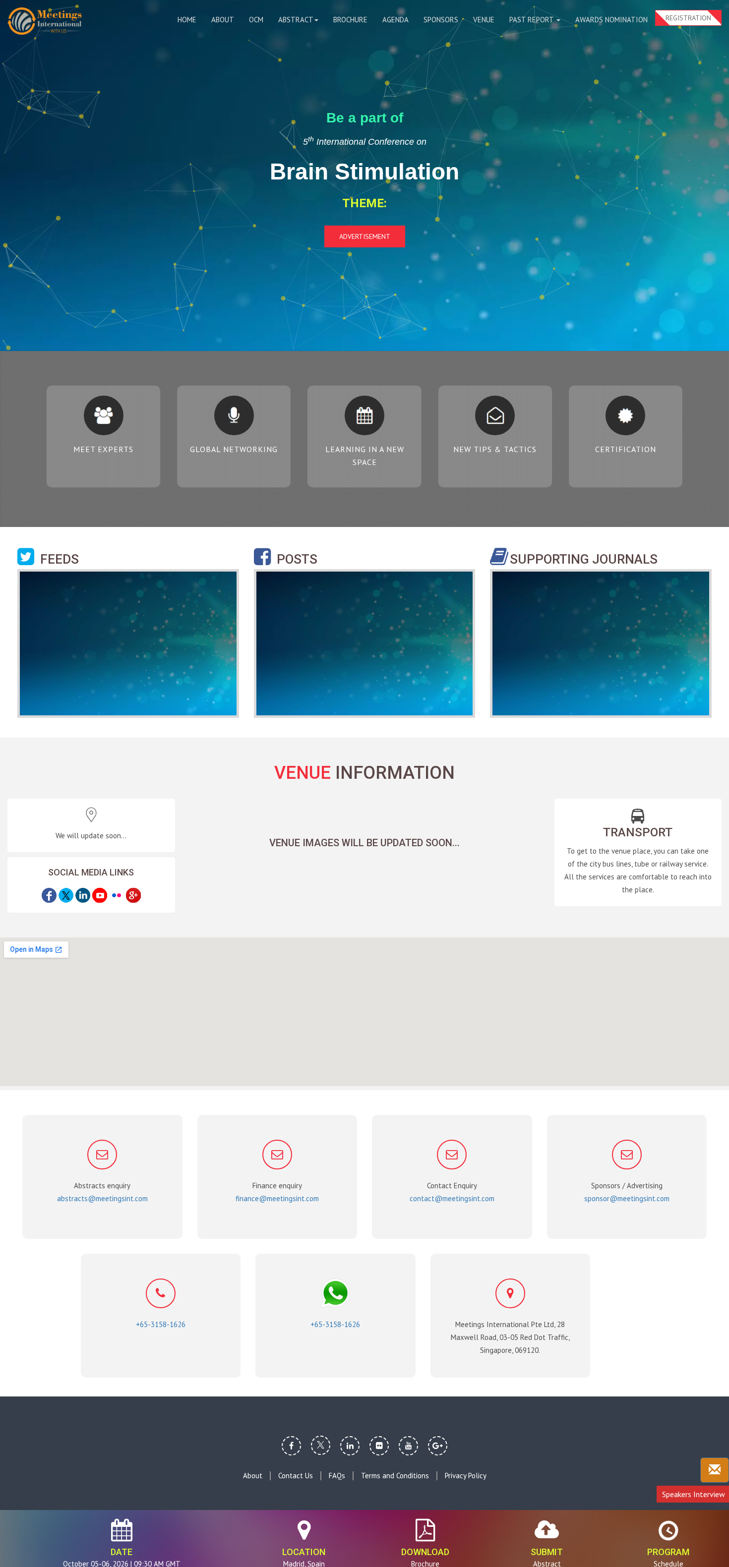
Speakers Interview (693, 1494)
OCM (256, 19)
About (222, 19)
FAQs (337, 1475)
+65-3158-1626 (160, 1324)
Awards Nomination (611, 19)
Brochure (350, 19)
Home (187, 19)
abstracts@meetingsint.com (102, 1198)
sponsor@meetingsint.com (626, 1198)
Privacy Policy (465, 1475)
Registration (688, 17)
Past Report (532, 19)
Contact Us (295, 1475)
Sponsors (441, 19)
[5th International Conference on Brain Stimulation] (44, 21)
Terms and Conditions (395, 1475)
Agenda (395, 19)
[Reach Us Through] (714, 1470)
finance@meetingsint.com (277, 1198)
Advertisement (364, 236)
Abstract (295, 19)
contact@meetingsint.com (452, 1198)
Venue (483, 19)
